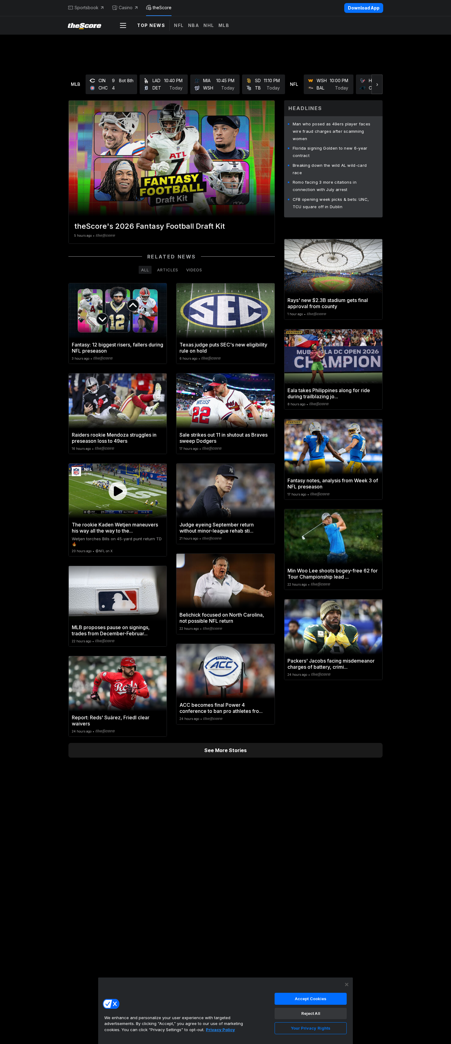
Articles (167, 269)
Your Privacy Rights (310, 1028)
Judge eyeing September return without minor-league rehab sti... (216, 528)
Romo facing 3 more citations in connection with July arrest (325, 186)
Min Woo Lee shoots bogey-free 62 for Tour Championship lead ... (332, 574)
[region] (225, 1010)
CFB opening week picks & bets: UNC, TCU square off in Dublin (331, 203)
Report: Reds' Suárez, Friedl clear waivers (110, 720)
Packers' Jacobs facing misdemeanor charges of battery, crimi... (331, 664)
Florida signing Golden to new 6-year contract (330, 152)
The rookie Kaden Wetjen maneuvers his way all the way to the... (115, 528)
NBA (193, 25)
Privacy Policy (220, 1029)
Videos (194, 269)
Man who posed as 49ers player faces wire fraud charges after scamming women (332, 131)
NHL (208, 25)
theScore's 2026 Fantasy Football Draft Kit (149, 226)
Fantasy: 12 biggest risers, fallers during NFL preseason (117, 348)
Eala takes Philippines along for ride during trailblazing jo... (328, 393)
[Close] (347, 984)
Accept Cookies (311, 998)
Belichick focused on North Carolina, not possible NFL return (221, 618)
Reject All (310, 1013)
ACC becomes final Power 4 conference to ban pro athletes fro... (221, 708)
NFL (179, 25)
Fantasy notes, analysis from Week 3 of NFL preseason (332, 483)
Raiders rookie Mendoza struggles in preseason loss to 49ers (114, 438)
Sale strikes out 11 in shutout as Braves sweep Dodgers (223, 438)
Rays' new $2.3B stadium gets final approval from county (327, 303)
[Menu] (123, 25)
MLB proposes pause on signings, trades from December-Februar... (111, 630)
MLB (223, 25)
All (145, 269)
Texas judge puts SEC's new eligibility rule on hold (223, 348)
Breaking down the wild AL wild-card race (330, 169)
